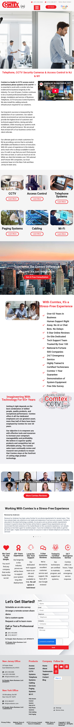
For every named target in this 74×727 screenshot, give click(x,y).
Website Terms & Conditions (18, 723)
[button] (3, 523)
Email (39, 607)
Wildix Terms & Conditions (50, 723)
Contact (69, 2)
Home (60, 2)
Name (40, 600)
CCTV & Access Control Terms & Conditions (34, 723)
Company (41, 621)
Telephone (41, 614)
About (64, 2)
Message (40, 627)
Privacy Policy (5, 722)
